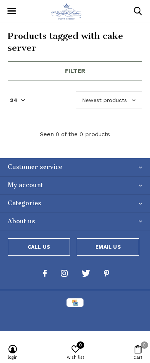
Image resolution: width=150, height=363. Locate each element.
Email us (107, 247)
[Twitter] (86, 273)
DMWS (113, 318)
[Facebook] (45, 273)
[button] (11, 11)
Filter (75, 70)
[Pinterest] (106, 273)
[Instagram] (64, 273)
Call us (39, 247)
